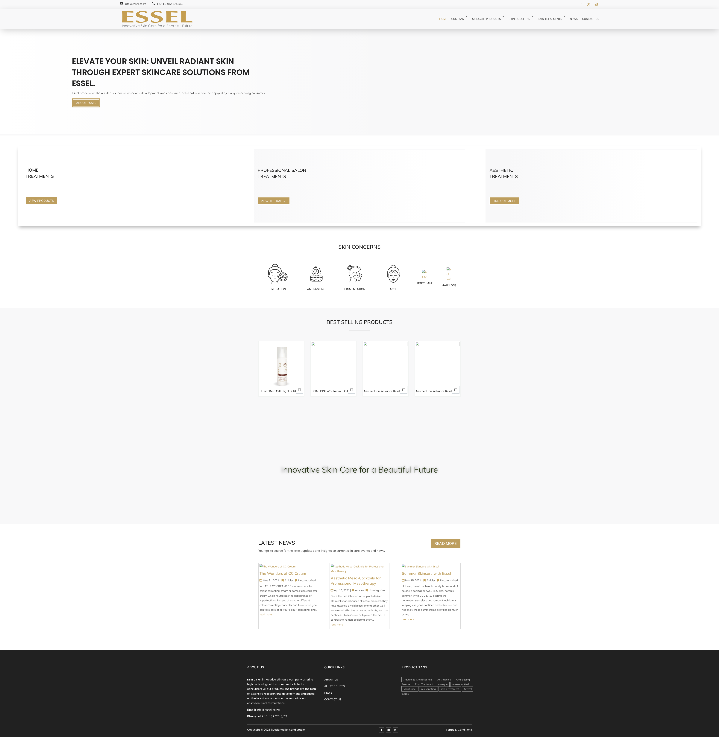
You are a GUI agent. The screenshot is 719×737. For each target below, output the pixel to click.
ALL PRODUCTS (334, 686)
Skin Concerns (519, 19)
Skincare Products (486, 19)
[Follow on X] (589, 4)
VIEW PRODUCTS (41, 200)
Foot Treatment (424, 684)
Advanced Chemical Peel (418, 679)
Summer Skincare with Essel (426, 573)
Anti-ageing (444, 679)
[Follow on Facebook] (581, 4)
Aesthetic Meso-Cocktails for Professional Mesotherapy (356, 581)
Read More (445, 543)
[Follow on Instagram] (596, 4)
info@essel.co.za (135, 4)
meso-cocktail (460, 684)
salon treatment (450, 688)
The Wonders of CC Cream (283, 573)
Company (457, 19)
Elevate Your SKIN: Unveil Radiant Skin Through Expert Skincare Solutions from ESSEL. (161, 72)
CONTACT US (332, 699)
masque (443, 684)
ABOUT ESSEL (86, 103)
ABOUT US (331, 679)
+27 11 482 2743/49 (170, 4)
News (574, 19)
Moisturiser (410, 688)
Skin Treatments (550, 19)
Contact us (590, 19)
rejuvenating (428, 688)
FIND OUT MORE (504, 201)
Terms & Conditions (459, 730)
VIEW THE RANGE (273, 201)
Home (443, 19)
